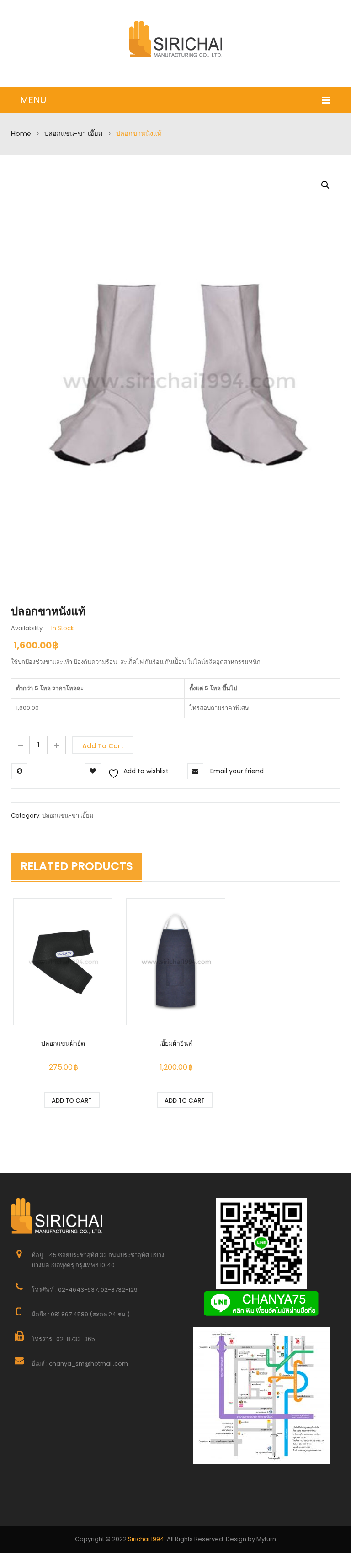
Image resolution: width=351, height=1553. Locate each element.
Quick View (63, 963)
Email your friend (237, 771)
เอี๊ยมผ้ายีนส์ (175, 1043)
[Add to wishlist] (23, 1100)
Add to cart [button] (72, 1100)
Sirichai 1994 (146, 1539)
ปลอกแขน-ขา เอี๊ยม (73, 133)
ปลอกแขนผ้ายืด (63, 1043)
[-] (20, 745)
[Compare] (72, 1116)
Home (21, 133)
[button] (325, 185)
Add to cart (102, 746)
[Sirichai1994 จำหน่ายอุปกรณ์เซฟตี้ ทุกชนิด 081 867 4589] (175, 39)
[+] (57, 745)
